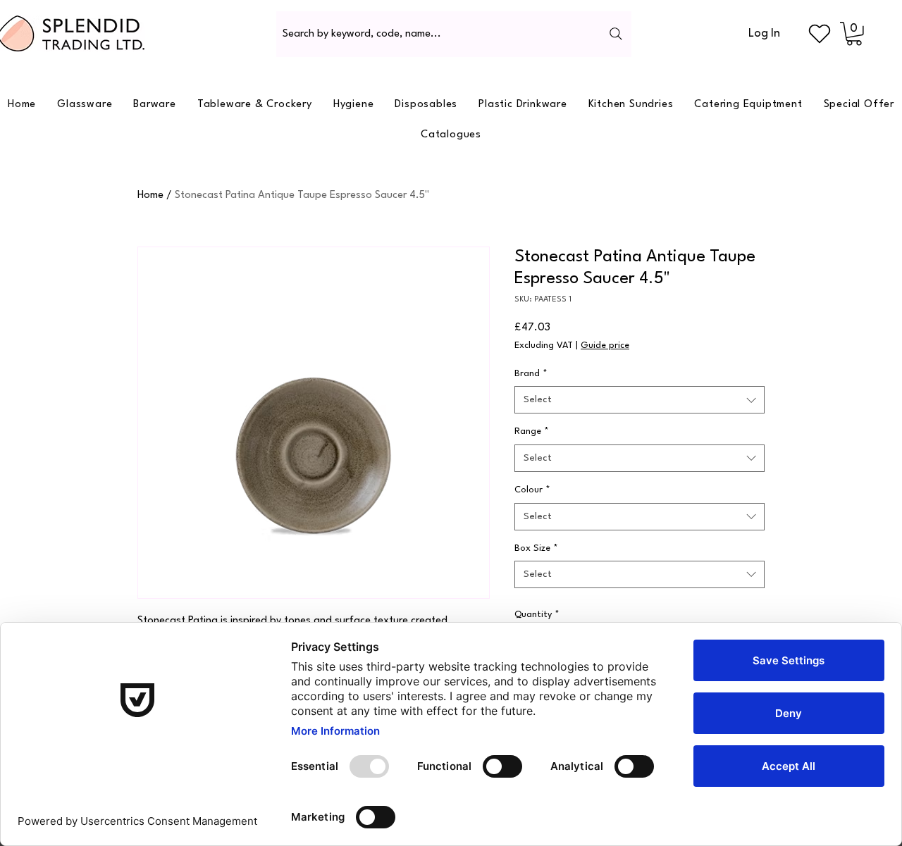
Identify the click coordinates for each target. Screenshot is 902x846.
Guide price (605, 345)
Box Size (536, 548)
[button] (854, 34)
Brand (531, 373)
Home (150, 195)
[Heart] (819, 34)
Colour (532, 489)
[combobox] (639, 399)
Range (531, 431)
